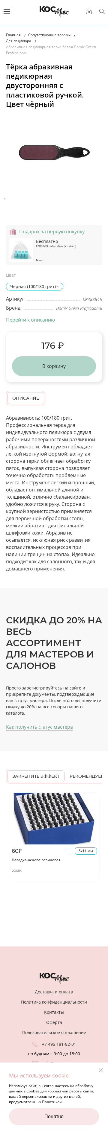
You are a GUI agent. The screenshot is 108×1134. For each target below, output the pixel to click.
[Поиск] (102, 11)
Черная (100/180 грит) (33, 286)
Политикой (52, 1101)
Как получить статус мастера (39, 727)
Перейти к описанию (30, 319)
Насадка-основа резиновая (36, 859)
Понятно (54, 1116)
